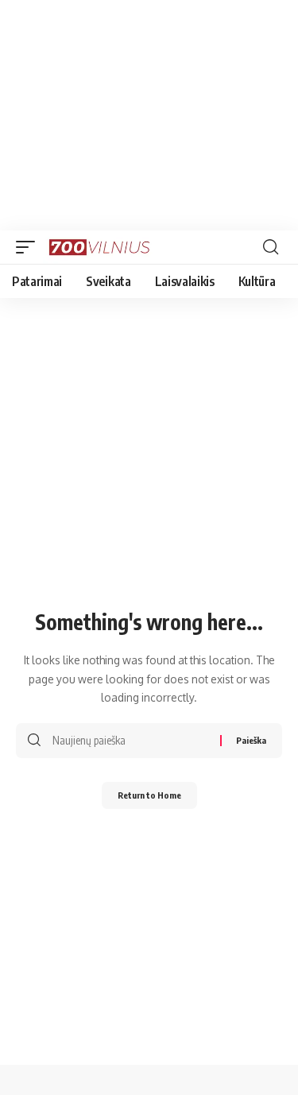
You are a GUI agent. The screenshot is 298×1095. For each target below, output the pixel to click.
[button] (29, 247)
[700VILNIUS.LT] (104, 247)
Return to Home (149, 795)
